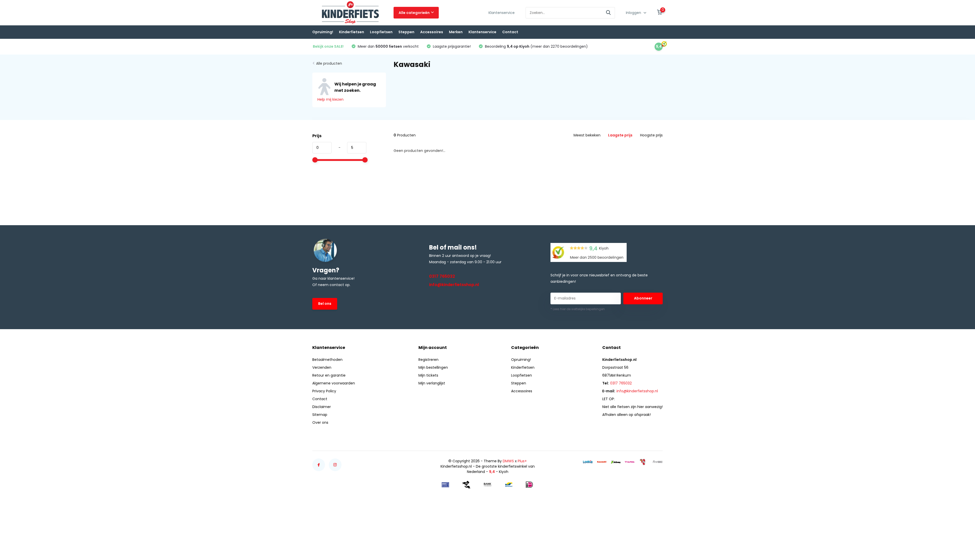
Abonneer (643, 298)
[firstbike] (658, 462)
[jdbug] (616, 462)
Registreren (428, 359)
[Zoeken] (608, 13)
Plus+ (522, 461)
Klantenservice (502, 12)
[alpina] (630, 461)
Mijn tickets (428, 375)
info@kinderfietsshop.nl (454, 285)
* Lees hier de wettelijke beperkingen (577, 309)
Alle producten (329, 63)
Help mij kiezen (330, 99)
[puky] (644, 461)
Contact (510, 31)
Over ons (320, 422)
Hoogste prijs (651, 135)
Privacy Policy (324, 391)
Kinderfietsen (351, 31)
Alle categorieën (414, 12)
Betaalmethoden (327, 359)
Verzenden (321, 367)
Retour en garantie (329, 375)
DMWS (508, 461)
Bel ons (324, 303)
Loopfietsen (381, 31)
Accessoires (431, 31)
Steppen (406, 31)
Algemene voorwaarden (333, 383)
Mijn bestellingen (433, 367)
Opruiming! (322, 31)
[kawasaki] (602, 462)
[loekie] (588, 462)
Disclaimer (321, 406)
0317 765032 (442, 276)
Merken (456, 31)
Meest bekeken (587, 135)
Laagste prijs (620, 135)
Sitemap (319, 414)
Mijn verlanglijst (431, 383)
